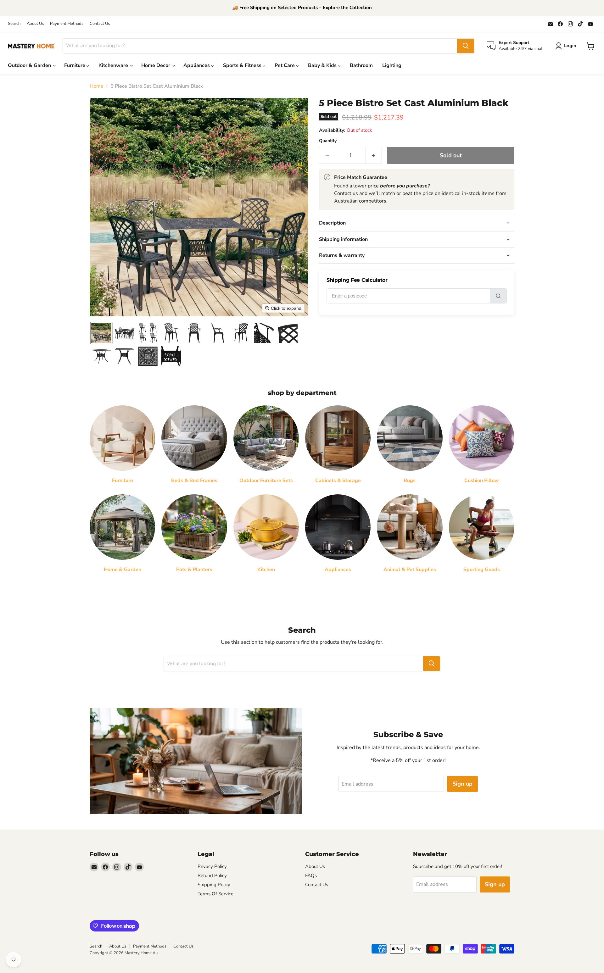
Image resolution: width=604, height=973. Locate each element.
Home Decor (156, 65)
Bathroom (361, 65)
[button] (101, 333)
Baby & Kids (323, 65)
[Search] (465, 46)
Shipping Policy (214, 884)
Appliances (197, 65)
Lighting (391, 65)
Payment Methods (66, 23)
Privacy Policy (212, 866)
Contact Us (100, 23)
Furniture (75, 65)
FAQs (311, 875)
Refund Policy (212, 875)
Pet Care (285, 65)
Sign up (462, 783)
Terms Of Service (215, 894)
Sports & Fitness (243, 65)
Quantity (328, 140)
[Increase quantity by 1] (374, 155)
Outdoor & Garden (30, 65)
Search (14, 23)
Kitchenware (113, 65)
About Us (35, 23)
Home (96, 86)
